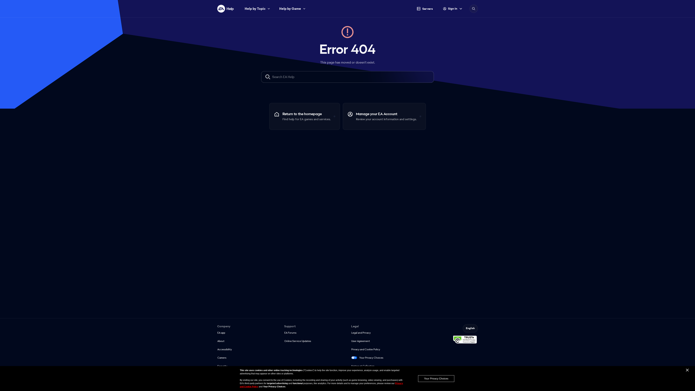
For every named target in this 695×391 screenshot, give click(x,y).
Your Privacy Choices (371, 357)
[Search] (473, 9)
